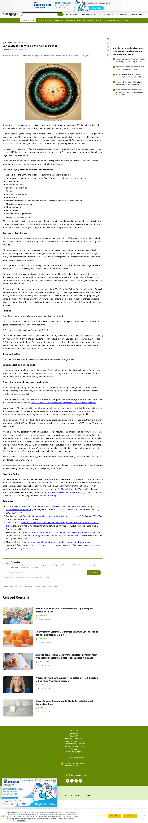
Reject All (114, 816)
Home (59, 795)
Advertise (74, 733)
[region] (74, 816)
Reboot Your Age (50, 495)
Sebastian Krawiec (44, 685)
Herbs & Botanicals (95, 20)
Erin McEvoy (42, 616)
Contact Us (74, 736)
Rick (60, 121)
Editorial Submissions (74, 738)
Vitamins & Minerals (49, 586)
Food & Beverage (82, 20)
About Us (74, 731)
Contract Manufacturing (110, 20)
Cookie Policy (21, 821)
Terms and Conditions (74, 746)
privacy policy (46, 577)
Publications (85, 14)
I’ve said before (87, 289)
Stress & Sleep (123, 20)
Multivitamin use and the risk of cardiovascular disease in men (52, 516)
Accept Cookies (130, 816)
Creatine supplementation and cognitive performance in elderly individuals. (56, 542)
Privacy (74, 749)
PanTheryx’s (63, 489)
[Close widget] (54, 781)
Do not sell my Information (74, 744)
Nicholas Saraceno (44, 662)
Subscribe (92, 573)
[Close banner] (145, 2)
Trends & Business (10, 586)
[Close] (144, 815)
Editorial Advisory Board (74, 741)
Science (48, 20)
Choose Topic (26, 20)
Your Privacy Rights (74, 751)
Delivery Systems (70, 20)
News (67, 14)
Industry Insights (58, 20)
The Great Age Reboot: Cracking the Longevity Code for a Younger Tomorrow (63, 402)
